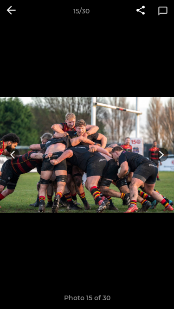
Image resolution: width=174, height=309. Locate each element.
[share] (140, 11)
